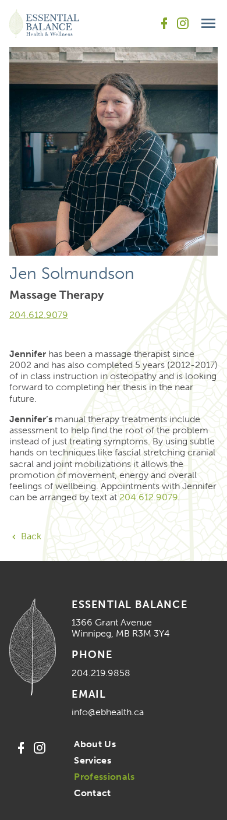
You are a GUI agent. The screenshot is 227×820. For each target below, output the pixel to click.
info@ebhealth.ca (108, 712)
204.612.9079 (38, 314)
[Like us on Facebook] (164, 23)
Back (30, 536)
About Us (95, 744)
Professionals (104, 776)
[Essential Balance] (44, 23)
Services (92, 760)
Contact (92, 792)
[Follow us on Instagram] (183, 23)
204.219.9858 (101, 672)
